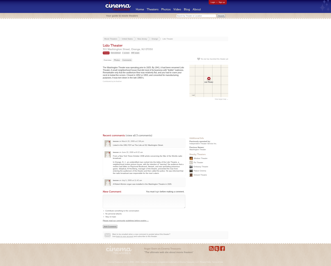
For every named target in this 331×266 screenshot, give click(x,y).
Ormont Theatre (200, 175)
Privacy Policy (205, 262)
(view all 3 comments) (139, 135)
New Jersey (142, 39)
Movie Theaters (110, 39)
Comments (126, 60)
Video (177, 9)
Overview (107, 60)
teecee (116, 141)
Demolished (116, 53)
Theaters (153, 9)
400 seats (135, 53)
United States (127, 39)
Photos (166, 9)
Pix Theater (198, 162)
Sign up (222, 2)
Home (140, 9)
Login (213, 2)
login (157, 192)
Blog (187, 9)
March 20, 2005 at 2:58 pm (133, 141)
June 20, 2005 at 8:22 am (132, 152)
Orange (155, 39)
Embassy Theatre (201, 167)
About (197, 9)
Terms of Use (217, 262)
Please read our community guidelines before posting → (126, 221)
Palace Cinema (200, 171)
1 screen (125, 53)
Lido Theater (168, 39)
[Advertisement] (165, 28)
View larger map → (221, 99)
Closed (106, 53)
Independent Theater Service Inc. (203, 144)
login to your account (124, 236)
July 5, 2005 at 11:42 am (132, 180)
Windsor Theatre (200, 158)
